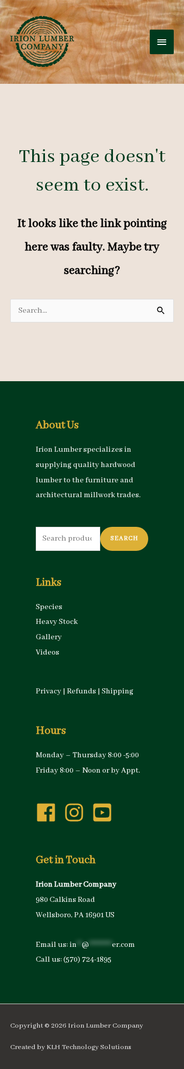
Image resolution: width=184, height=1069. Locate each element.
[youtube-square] (105, 812)
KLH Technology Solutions (89, 1047)
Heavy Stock (57, 621)
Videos (47, 652)
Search (124, 538)
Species (49, 607)
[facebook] (49, 812)
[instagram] (77, 812)
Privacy (48, 691)
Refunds (81, 691)
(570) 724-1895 (87, 959)
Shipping (117, 691)
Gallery (49, 637)
